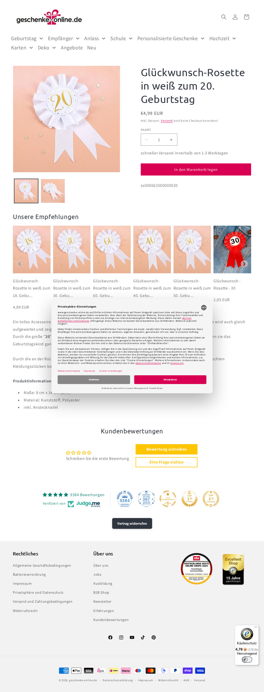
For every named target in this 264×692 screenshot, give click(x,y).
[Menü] (256, 628)
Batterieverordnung (29, 574)
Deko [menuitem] (44, 47)
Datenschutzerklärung (118, 680)
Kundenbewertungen (111, 619)
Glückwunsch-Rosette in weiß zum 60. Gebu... (111, 288)
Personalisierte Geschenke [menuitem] (167, 38)
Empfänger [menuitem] (60, 38)
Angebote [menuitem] (72, 47)
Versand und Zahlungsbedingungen (43, 601)
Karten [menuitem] (19, 47)
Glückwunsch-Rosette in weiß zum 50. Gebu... (192, 288)
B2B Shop (101, 592)
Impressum (22, 583)
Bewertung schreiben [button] (166, 449)
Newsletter (102, 601)
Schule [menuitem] (118, 38)
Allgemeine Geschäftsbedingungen (42, 565)
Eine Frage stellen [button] (167, 462)
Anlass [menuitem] (91, 38)
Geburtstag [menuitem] (24, 38)
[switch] (247, 659)
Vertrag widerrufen (132, 523)
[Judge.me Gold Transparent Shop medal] (168, 498)
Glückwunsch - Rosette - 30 (227, 284)
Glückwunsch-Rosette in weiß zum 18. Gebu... (31, 288)
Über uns (101, 565)
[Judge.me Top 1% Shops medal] (189, 498)
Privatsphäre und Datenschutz (38, 592)
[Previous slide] (19, 263)
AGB (186, 680)
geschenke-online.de (83, 680)
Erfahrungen (103, 610)
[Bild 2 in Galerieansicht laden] (53, 191)
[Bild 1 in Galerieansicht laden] (26, 191)
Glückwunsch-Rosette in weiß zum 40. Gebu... (152, 288)
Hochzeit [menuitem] (219, 38)
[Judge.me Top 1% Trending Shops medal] (211, 498)
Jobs (97, 574)
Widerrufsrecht (25, 610)
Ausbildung (102, 583)
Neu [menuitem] (91, 47)
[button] (223, 17)
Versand (167, 120)
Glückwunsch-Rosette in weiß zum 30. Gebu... (71, 288)
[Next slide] (244, 263)
